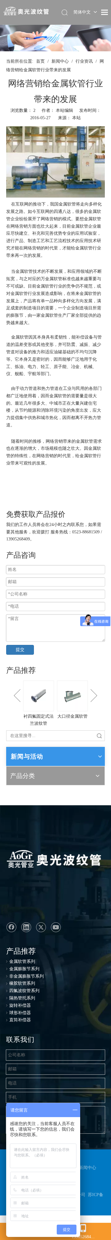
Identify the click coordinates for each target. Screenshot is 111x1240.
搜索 (99, 736)
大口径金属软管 (72, 716)
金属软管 (67, 204)
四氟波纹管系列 (24, 990)
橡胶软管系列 (22, 983)
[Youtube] (56, 927)
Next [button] (94, 695)
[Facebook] (11, 927)
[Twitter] (41, 927)
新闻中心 (87, 1167)
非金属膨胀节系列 (26, 976)
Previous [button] (17, 695)
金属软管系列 (22, 961)
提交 (20, 649)
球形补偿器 (20, 1012)
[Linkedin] (26, 927)
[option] (38, 704)
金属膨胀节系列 (24, 969)
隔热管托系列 (22, 998)
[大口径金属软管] (72, 696)
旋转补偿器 (20, 1005)
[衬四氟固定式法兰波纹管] (38, 696)
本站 (76, 118)
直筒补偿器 (20, 1020)
